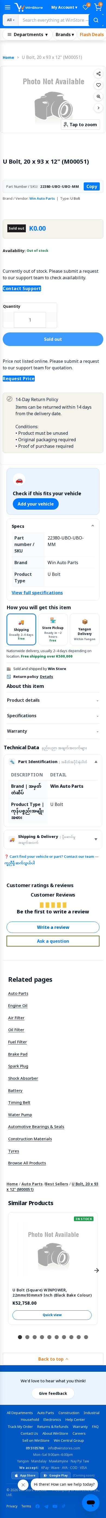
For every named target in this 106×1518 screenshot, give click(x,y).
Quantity (11, 306)
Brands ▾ (65, 34)
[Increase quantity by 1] (51, 317)
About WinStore (55, 1433)
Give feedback (53, 1393)
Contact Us (29, 1433)
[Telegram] (46, 1506)
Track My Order (20, 1426)
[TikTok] (63, 1506)
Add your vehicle (36, 504)
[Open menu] (8, 7)
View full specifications (37, 593)
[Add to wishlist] (98, 85)
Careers (79, 1433)
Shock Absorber (23, 1078)
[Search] (96, 20)
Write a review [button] (53, 927)
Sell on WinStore (35, 1440)
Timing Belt (19, 1102)
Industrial (91, 1412)
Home (8, 57)
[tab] (21, 629)
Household (30, 1419)
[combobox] (60, 20)
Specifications (53, 716)
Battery (15, 1090)
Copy (91, 186)
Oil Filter (16, 1029)
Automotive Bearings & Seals (36, 1126)
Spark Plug (18, 1066)
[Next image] (98, 107)
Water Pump (20, 1114)
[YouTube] (54, 1506)
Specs (18, 526)
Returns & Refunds (52, 1426)
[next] (96, 1270)
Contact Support (22, 288)
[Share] (98, 73)
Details (46, 676)
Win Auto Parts (42, 198)
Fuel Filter (17, 1041)
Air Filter (16, 1017)
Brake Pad (17, 1054)
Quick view (52, 1315)
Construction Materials (30, 1138)
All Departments (20, 1412)
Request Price (19, 379)
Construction (68, 1412)
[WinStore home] (30, 7)
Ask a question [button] (53, 941)
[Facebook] (37, 1506)
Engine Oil (17, 1005)
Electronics (52, 1419)
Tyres (13, 1151)
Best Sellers (56, 1183)
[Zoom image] (98, 96)
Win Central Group (69, 1440)
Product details (53, 700)
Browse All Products (27, 1163)
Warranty (53, 731)
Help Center (75, 1419)
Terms (26, 1506)
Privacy (12, 1506)
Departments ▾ (31, 34)
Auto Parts (18, 993)
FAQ (95, 1426)
